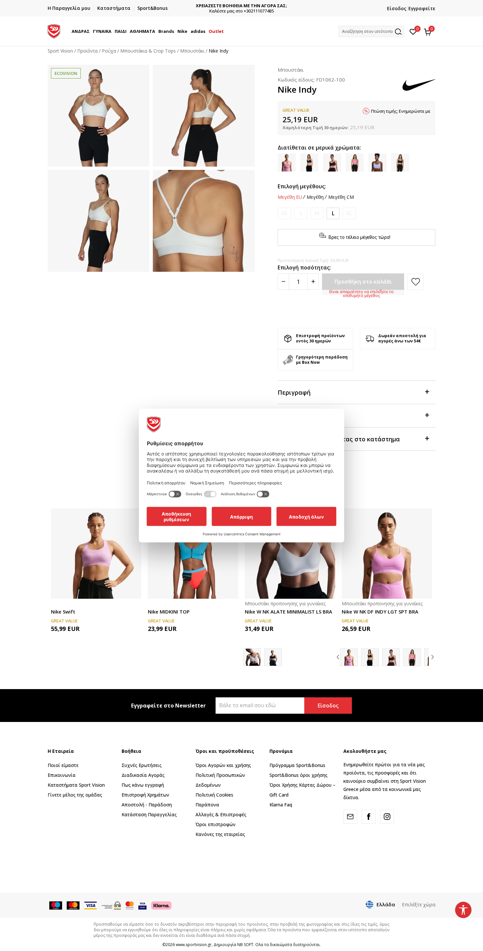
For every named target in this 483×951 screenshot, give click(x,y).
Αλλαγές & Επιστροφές (221, 814)
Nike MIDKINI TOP (169, 611)
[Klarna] (161, 905)
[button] (91, 31)
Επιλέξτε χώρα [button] (418, 904)
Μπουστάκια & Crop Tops (148, 51)
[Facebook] (368, 816)
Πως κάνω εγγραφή (143, 785)
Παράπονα (207, 804)
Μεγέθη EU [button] (290, 197)
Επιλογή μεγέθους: (302, 186)
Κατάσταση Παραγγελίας (149, 814)
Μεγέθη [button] (315, 197)
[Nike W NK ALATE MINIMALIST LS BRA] (290, 553)
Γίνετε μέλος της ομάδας (75, 795)
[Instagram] (387, 816)
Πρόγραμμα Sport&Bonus (297, 765)
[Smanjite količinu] (283, 281)
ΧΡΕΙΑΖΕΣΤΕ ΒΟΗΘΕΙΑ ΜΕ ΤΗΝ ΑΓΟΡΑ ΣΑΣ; (241, 5)
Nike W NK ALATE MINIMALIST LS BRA (288, 611)
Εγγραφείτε (421, 8)
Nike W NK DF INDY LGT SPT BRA (380, 611)
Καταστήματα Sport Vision (76, 785)
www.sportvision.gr (194, 944)
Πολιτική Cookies (214, 795)
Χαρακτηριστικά (302, 416)
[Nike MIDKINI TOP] (193, 553)
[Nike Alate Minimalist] (273, 657)
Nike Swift (63, 611)
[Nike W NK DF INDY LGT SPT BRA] (387, 553)
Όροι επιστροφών (216, 824)
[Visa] (142, 905)
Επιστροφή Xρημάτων (145, 795)
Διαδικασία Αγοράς (143, 775)
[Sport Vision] (54, 30)
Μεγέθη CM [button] (341, 197)
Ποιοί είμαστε (63, 765)
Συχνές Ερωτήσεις (142, 765)
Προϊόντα (87, 51)
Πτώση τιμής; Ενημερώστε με (400, 111)
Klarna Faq (280, 804)
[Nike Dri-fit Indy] (391, 657)
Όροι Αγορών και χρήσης (223, 765)
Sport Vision (60, 51)
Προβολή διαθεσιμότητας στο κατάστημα (339, 439)
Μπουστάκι (192, 51)
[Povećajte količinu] (313, 281)
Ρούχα (109, 51)
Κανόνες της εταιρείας (220, 834)
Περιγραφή (294, 392)
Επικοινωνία (62, 775)
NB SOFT (245, 944)
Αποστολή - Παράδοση (147, 804)
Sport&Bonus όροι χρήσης (298, 775)
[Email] (350, 816)
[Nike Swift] (96, 553)
